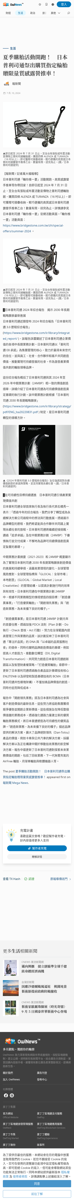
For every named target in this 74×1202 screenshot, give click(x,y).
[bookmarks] (46, 4)
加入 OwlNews (11, 1079)
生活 (20, 13)
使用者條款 (20, 1176)
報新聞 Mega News (15, 783)
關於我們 (8, 1072)
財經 (8, 13)
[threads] (12, 1095)
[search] (68, 12)
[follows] (39, 4)
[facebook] (6, 1096)
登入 (64, 4)
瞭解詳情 (37, 856)
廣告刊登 (42, 1072)
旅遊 (44, 13)
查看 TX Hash (11, 879)
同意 (37, 1184)
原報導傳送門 (59, 878)
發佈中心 (42, 1079)
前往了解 (37, 1194)
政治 (32, 13)
